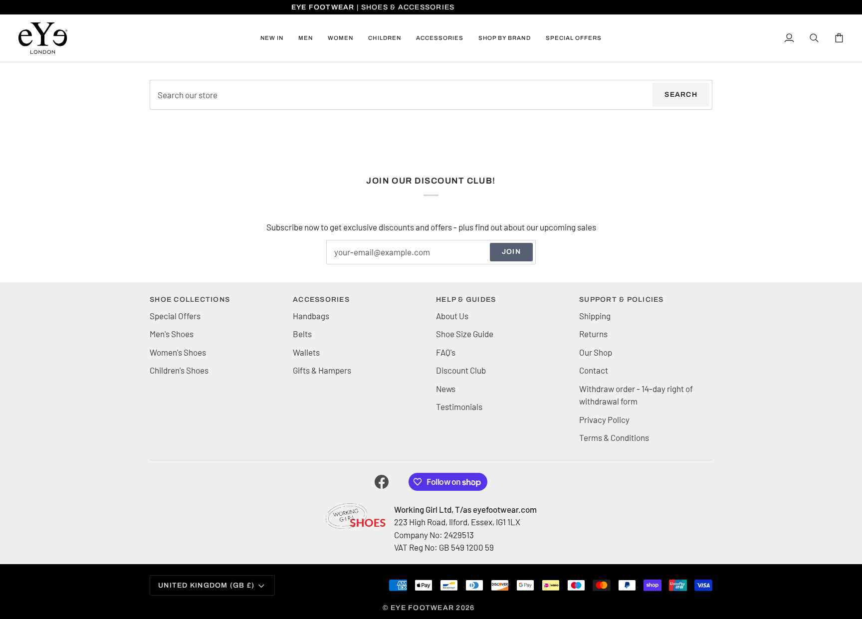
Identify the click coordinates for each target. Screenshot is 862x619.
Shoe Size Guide (464, 334)
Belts (302, 334)
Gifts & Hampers (322, 370)
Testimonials (459, 407)
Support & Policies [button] (621, 299)
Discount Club (461, 370)
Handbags (311, 316)
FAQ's (445, 352)
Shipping (595, 316)
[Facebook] (382, 482)
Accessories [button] (321, 299)
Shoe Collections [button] (190, 299)
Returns (593, 334)
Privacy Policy (604, 419)
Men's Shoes (172, 334)
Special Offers (175, 316)
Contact (593, 370)
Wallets (306, 352)
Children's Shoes (179, 370)
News (445, 389)
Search (680, 94)
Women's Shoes (178, 352)
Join (511, 251)
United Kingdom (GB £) (206, 585)
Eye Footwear (422, 608)
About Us (452, 316)
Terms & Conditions (614, 437)
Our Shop (595, 352)
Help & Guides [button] (466, 299)
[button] (305, 38)
